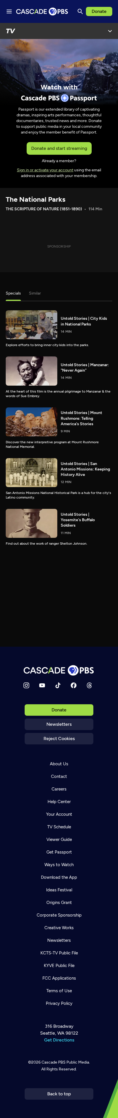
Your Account (59, 814)
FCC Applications (59, 978)
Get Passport (59, 852)
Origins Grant (59, 902)
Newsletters (59, 724)
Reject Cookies (59, 738)
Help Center (59, 801)
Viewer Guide (59, 839)
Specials (13, 293)
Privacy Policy (59, 1003)
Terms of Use (59, 990)
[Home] (59, 670)
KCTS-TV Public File (59, 953)
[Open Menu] (110, 31)
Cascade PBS (54, 1062)
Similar (35, 293)
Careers (59, 789)
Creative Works (59, 927)
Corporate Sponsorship (59, 915)
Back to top (59, 1094)
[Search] (80, 11)
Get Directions (59, 1040)
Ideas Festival (59, 890)
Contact (59, 776)
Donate (99, 11)
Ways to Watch (59, 864)
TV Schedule (59, 826)
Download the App (59, 877)
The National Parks (35, 199)
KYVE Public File (59, 965)
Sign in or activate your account (45, 170)
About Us (59, 763)
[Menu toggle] (9, 11)
